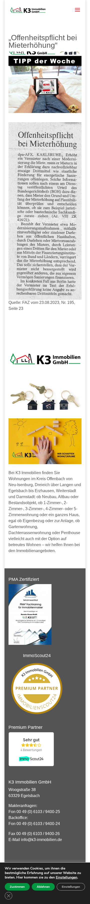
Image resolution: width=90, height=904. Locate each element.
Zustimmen (17, 887)
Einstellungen (66, 877)
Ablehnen (43, 887)
